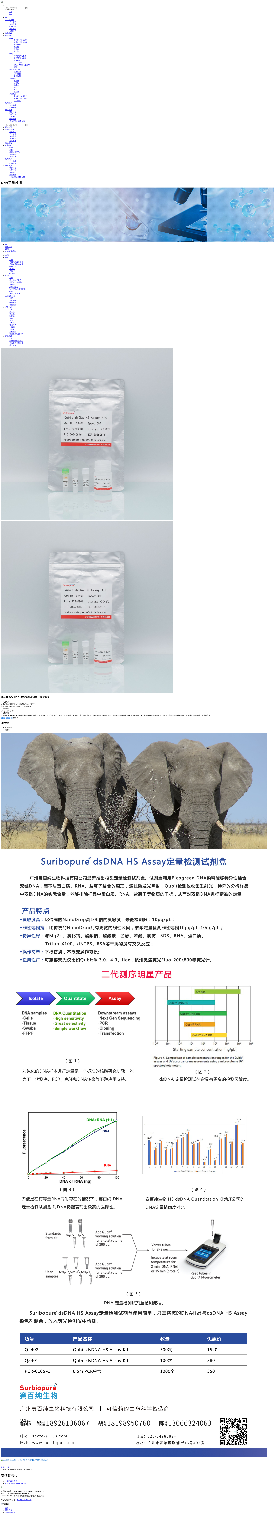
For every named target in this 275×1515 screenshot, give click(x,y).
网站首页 (8, 127)
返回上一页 (5, 1467)
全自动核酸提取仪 (21, 40)
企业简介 (12, 22)
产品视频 (12, 94)
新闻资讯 (8, 159)
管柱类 (16, 92)
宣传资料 (12, 116)
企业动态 (12, 105)
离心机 (16, 47)
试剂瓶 (12, 329)
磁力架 (16, 51)
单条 (15, 87)
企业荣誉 (12, 26)
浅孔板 (16, 83)
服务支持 (8, 166)
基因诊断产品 (14, 69)
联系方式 (12, 29)
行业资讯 (12, 107)
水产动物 (17, 72)
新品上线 (8, 143)
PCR (15, 90)
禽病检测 (17, 76)
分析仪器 (17, 44)
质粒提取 (17, 60)
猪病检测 (17, 74)
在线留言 (12, 31)
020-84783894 (10, 1512)
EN (10, 12)
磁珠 (15, 67)
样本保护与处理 (20, 56)
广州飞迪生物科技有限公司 (15, 1483)
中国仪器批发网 (11, 1481)
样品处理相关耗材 (16, 334)
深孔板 (16, 81)
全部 (7, 255)
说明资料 (12, 114)
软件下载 (12, 112)
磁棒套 (16, 85)
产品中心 (8, 145)
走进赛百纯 (9, 129)
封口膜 (12, 327)
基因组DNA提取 (20, 58)
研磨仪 (16, 49)
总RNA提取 (18, 63)
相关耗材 (12, 78)
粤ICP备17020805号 (24, 1500)
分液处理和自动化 (21, 42)
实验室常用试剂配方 (17, 121)
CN (10, 14)
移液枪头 (12, 325)
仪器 (11, 38)
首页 (7, 244)
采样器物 (12, 332)
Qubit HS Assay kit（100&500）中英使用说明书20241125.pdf (25, 1460)
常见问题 (12, 119)
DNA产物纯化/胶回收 (22, 65)
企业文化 (12, 24)
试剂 (11, 54)
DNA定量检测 (10, 251)
